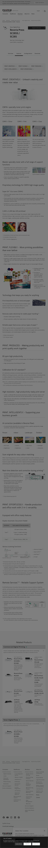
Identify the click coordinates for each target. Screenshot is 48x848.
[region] (24, 842)
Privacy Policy (31, 841)
